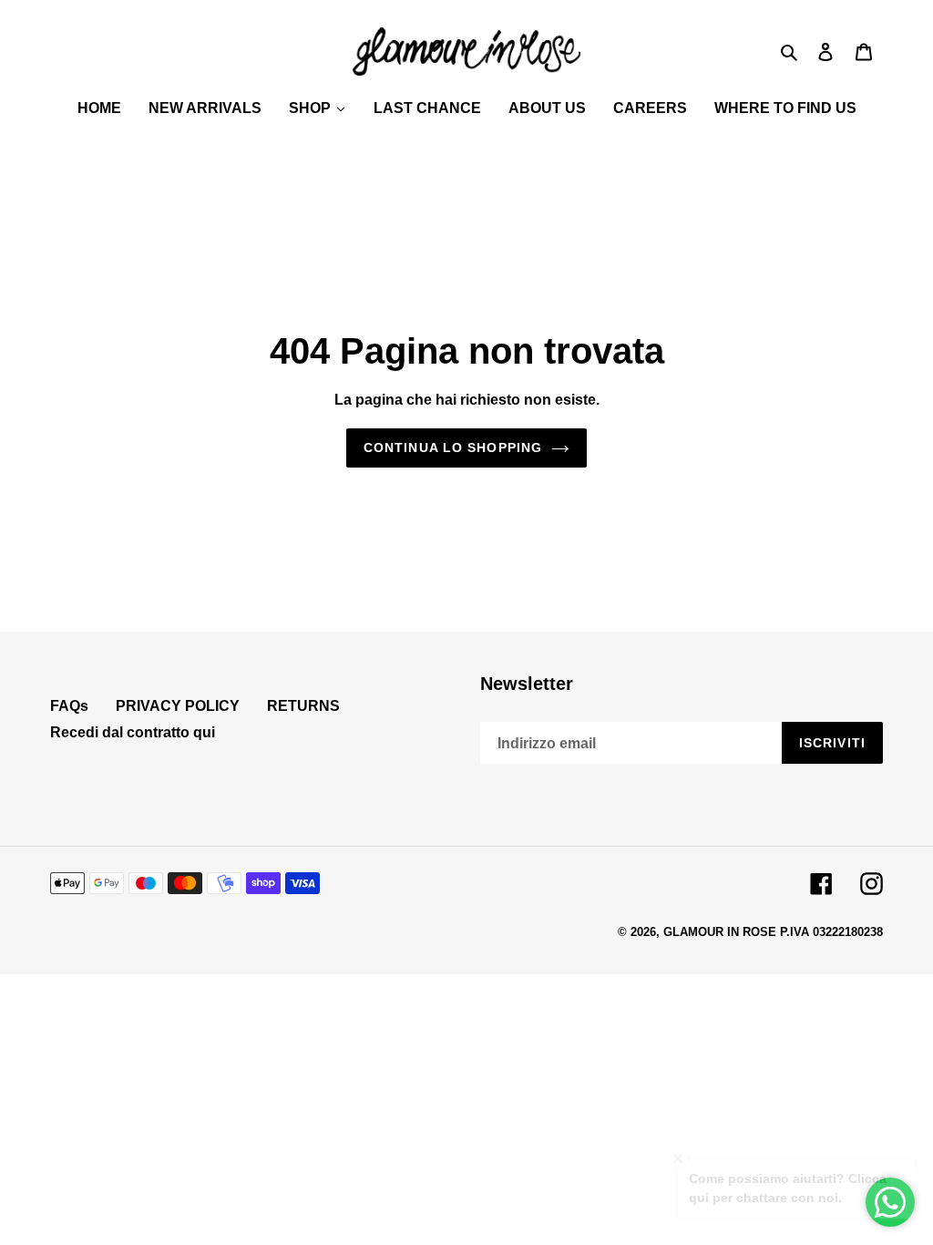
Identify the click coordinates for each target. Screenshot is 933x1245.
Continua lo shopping (453, 447)
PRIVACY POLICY (178, 706)
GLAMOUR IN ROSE (719, 932)
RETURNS (303, 706)
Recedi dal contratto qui (132, 732)
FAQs (69, 706)
